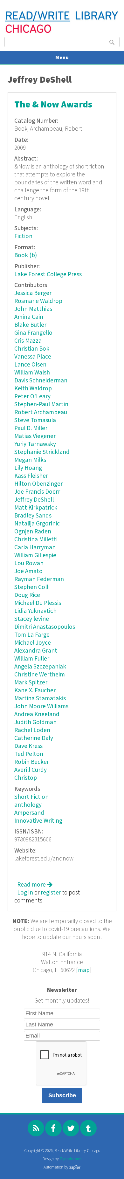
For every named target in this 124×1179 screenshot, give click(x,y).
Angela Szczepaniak (40, 667)
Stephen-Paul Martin (41, 404)
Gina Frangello (33, 333)
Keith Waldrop (33, 389)
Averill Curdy (30, 770)
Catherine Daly (33, 738)
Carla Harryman (35, 548)
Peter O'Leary (32, 397)
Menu (62, 58)
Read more (34, 885)
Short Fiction (31, 797)
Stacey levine (31, 619)
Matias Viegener (35, 436)
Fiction (23, 236)
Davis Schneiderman (40, 381)
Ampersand (29, 813)
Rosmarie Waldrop (38, 301)
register (51, 893)
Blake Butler (30, 325)
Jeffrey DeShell (34, 500)
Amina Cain (28, 317)
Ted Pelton (28, 754)
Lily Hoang (28, 468)
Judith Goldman (35, 722)
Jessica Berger (33, 293)
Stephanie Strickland (42, 452)
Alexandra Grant (35, 651)
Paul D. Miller (30, 428)
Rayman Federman (39, 579)
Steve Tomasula (35, 420)
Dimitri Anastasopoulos (44, 627)
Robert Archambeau (40, 412)
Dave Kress (28, 746)
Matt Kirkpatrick (35, 508)
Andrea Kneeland (36, 714)
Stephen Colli (32, 587)
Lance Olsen (30, 365)
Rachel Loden (32, 730)
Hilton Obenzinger (38, 484)
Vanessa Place (32, 357)
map (84, 970)
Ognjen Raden (32, 532)
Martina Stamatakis (40, 699)
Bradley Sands (33, 516)
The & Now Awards (53, 105)
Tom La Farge (32, 635)
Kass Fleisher (31, 476)
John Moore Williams (41, 706)
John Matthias (33, 309)
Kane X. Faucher (35, 691)
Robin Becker (31, 762)
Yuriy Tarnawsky (35, 444)
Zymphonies (70, 1159)
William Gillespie (35, 555)
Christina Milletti (36, 540)
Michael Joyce (32, 643)
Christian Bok (31, 349)
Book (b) (25, 255)
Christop (25, 778)
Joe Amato (28, 571)
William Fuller (31, 659)
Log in (25, 893)
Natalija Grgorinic (37, 524)
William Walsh (32, 373)
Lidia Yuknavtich (35, 611)
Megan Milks (30, 460)
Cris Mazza (28, 341)
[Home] (61, 32)
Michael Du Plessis (37, 603)
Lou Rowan (29, 563)
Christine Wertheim (39, 675)
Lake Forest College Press (48, 274)
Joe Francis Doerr (37, 492)
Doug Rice (27, 595)
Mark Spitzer (30, 683)
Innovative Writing (38, 821)
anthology (28, 805)
